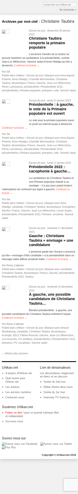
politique (28, 339)
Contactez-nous (14, 397)
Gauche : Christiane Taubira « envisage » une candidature (51, 240)
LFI (20, 339)
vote (56, 90)
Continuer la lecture (27, 65)
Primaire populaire (30, 90)
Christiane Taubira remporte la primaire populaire (47, 42)
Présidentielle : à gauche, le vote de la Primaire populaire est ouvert (51, 109)
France (31, 83)
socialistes (24, 342)
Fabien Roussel (29, 335)
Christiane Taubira (34, 206)
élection (6, 210)
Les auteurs (12, 386)
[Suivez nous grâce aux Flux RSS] (9, 447)
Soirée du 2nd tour (54, 381)
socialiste (58, 214)
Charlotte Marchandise (41, 79)
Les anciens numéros (18, 392)
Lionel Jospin (64, 210)
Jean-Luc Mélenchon (59, 83)
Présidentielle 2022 (52, 86)
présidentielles (10, 90)
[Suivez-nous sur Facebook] (19, 443)
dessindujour (19, 83)
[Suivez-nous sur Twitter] (56, 443)
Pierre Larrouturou (12, 86)
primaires (47, 90)
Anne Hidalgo (19, 79)
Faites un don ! (14, 412)
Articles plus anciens (15, 353)
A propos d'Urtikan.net (18, 373)
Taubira (29, 276)
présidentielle (31, 86)
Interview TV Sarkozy (56, 397)
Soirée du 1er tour (54, 392)
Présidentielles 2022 (63, 339)
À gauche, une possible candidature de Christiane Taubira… (52, 298)
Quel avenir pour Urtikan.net (15, 380)
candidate (66, 269)
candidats (17, 206)
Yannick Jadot (68, 90)
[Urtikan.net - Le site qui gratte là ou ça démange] (17, 7)
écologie (7, 335)
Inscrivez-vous (14, 421)
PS (15, 342)
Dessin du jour (37, 30)
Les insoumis (9, 339)
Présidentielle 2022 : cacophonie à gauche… (50, 169)
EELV (16, 335)
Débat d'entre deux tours (58, 386)
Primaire (46, 214)
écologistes (68, 206)
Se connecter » (68, 9)
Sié (8, 71)
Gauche (41, 83)
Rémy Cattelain (15, 265)
